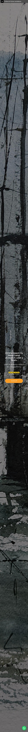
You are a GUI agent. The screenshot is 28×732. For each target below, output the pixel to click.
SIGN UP (14, 381)
